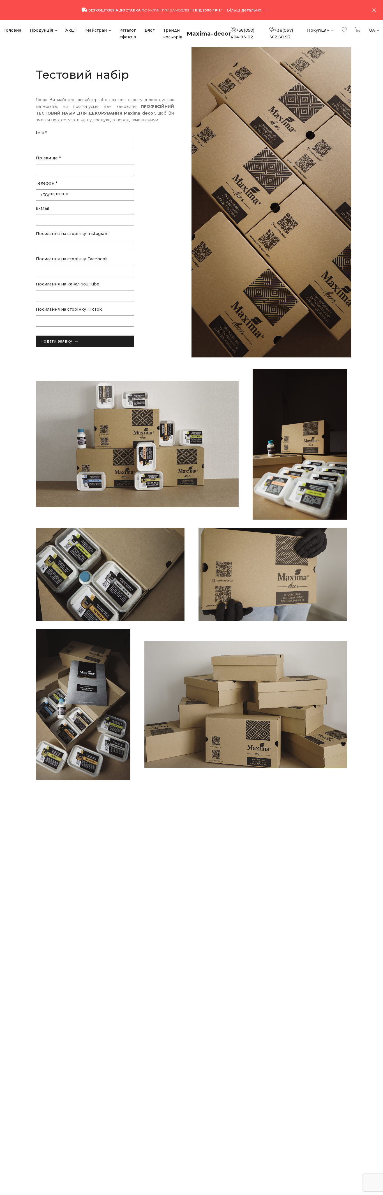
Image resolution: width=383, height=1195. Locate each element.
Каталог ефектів (127, 33)
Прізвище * (48, 158)
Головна (12, 30)
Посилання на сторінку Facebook (72, 258)
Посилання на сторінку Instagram (72, 233)
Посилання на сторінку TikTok (69, 309)
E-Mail (42, 208)
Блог (150, 30)
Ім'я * (41, 132)
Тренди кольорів (173, 33)
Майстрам (96, 30)
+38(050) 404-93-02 (242, 33)
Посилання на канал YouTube (68, 284)
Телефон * (46, 183)
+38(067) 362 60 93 (281, 33)
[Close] (374, 10)
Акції (71, 30)
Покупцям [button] (319, 30)
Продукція (42, 30)
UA (372, 30)
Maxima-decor (209, 33)
